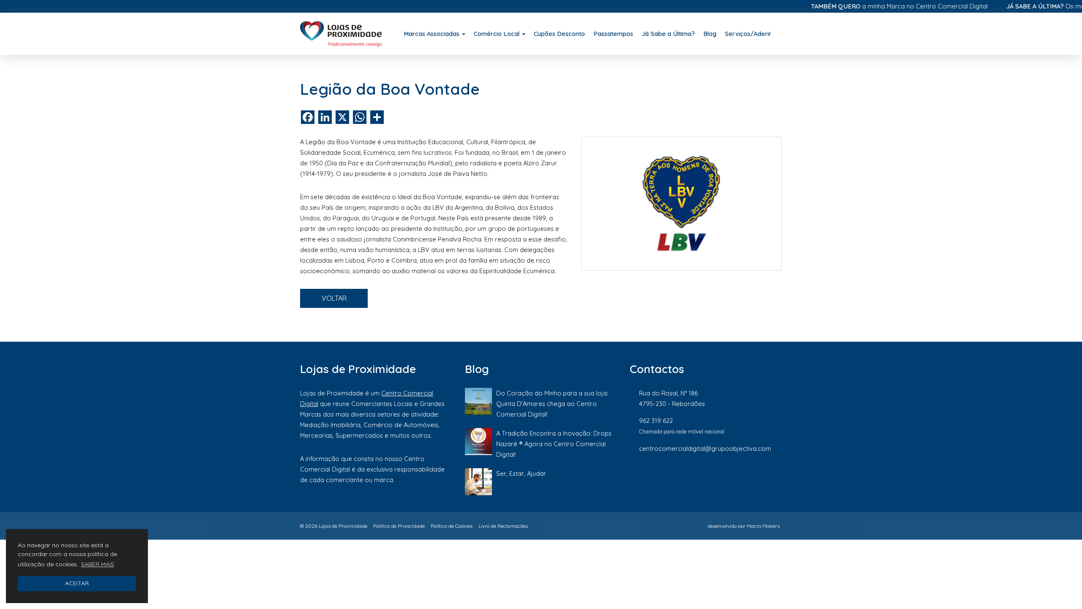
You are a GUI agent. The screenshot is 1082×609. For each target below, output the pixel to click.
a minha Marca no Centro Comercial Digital (885, 6)
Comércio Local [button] (497, 34)
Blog (709, 34)
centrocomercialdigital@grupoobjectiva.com (705, 448)
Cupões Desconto (559, 34)
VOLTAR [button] (334, 298)
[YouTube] (777, 476)
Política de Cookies (452, 526)
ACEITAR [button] (77, 583)
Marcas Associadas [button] (432, 34)
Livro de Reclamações (503, 526)
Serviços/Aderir (748, 34)
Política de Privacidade (399, 526)
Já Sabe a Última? (668, 34)
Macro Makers (763, 526)
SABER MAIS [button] (97, 564)
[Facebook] (693, 476)
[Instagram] (721, 476)
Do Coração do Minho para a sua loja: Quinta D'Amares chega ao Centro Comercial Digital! (552, 403)
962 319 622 (656, 421)
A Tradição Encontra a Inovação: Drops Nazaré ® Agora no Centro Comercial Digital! (554, 443)
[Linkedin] (750, 476)
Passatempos (613, 34)
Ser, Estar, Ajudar (521, 473)
